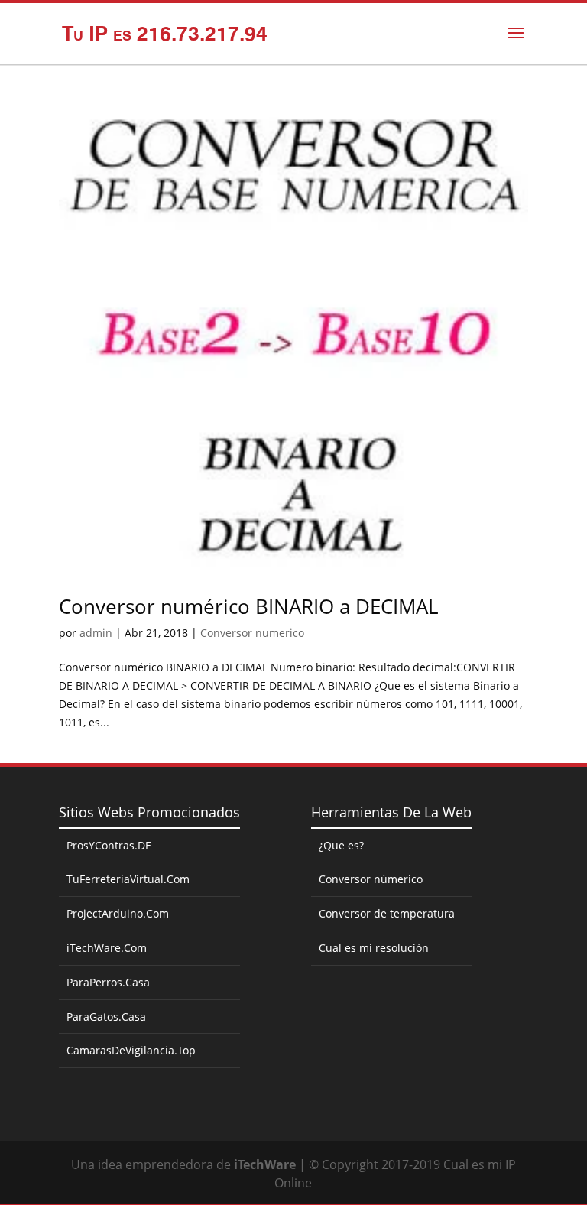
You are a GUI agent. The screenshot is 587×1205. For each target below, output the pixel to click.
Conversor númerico (371, 879)
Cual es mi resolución (374, 947)
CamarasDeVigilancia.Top (131, 1050)
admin (95, 632)
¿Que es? (341, 845)
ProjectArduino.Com (117, 913)
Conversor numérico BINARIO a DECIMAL (249, 606)
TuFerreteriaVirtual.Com (128, 879)
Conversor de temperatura (387, 913)
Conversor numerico (252, 632)
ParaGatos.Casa (106, 1016)
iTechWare (265, 1164)
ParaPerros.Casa (108, 982)
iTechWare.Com (106, 947)
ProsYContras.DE (108, 845)
